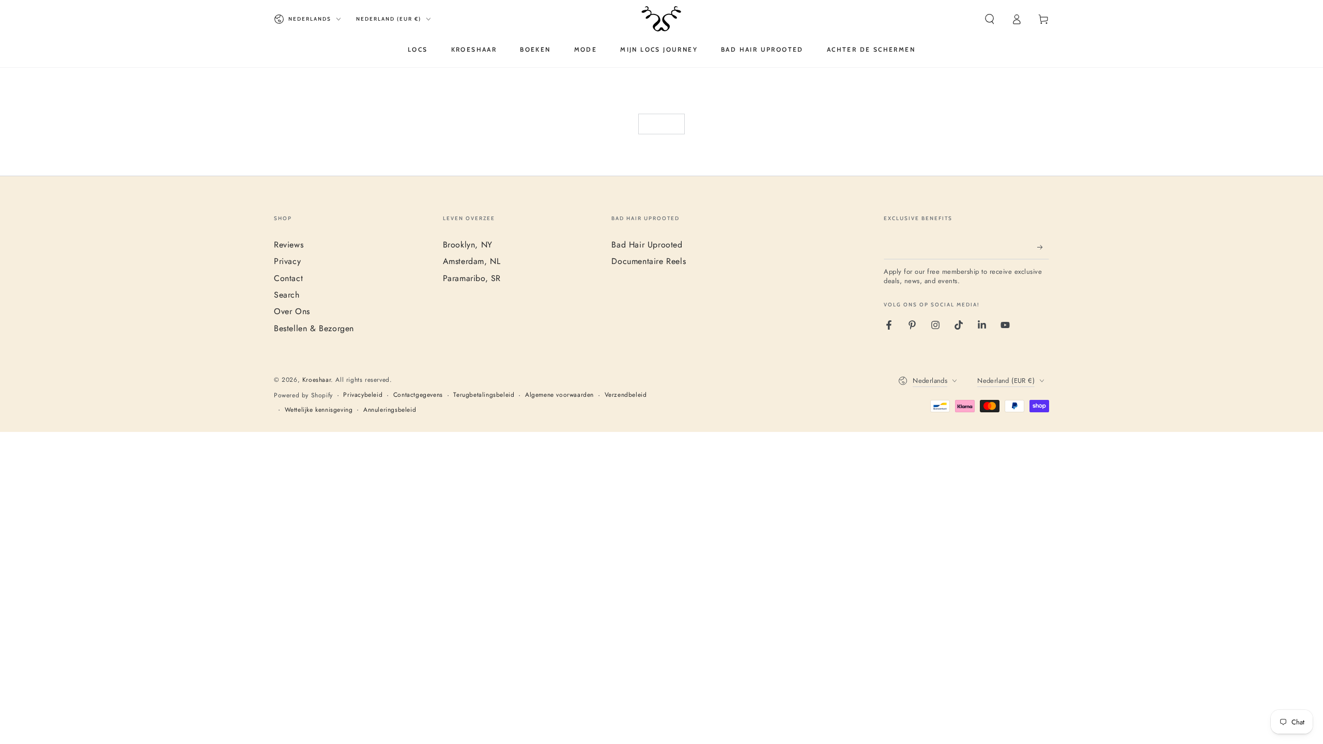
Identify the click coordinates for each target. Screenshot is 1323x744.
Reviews (288, 245)
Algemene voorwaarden (559, 395)
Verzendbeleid (626, 395)
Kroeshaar (316, 379)
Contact (288, 278)
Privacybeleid (362, 395)
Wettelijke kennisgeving (319, 410)
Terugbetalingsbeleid (483, 395)
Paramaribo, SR (472, 278)
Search (287, 295)
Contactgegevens (418, 395)
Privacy (287, 261)
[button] (989, 19)
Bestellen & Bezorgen (314, 328)
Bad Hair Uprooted (646, 245)
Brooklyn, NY (468, 245)
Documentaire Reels (648, 261)
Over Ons (292, 311)
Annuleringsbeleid (389, 410)
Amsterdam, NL (472, 261)
